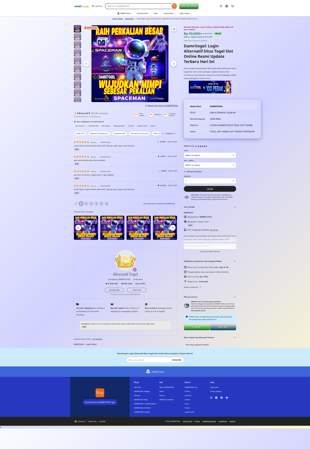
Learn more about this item (210, 251)
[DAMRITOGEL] (82, 9)
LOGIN (210, 188)
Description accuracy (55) (139, 133)
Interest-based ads (209, 421)
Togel (156, 13)
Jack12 (163, 156)
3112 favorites (97, 339)
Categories (98, 6)
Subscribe (176, 360)
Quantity (187, 176)
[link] (76, 203)
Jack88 (163, 171)
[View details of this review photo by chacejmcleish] (112, 228)
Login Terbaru (184, 13)
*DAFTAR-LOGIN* (189, 6)
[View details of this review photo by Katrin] (165, 228)
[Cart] (232, 6)
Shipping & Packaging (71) (99, 133)
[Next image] (174, 64)
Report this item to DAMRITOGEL (163, 105)
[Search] (174, 6)
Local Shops (222, 421)
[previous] (78, 228)
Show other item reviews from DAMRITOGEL (159, 204)
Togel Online (169, 13)
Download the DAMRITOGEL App (100, 402)
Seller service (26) (160, 133)
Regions (232, 421)
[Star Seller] (196, 146)
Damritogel (129, 19)
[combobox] (138, 6)
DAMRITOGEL (189, 146)
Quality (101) (80, 133)
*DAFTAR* (223, 327)
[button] (135, 270)
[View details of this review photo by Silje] (139, 228)
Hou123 (163, 185)
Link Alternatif (142, 13)
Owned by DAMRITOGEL (119, 279)
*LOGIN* (197, 327)
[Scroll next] (163, 133)
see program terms (198, 310)
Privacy (197, 421)
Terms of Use (187, 421)
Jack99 (163, 142)
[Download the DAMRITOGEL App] (100, 392)
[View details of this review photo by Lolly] (86, 228)
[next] (173, 228)
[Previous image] (86, 64)
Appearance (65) (119, 133)
